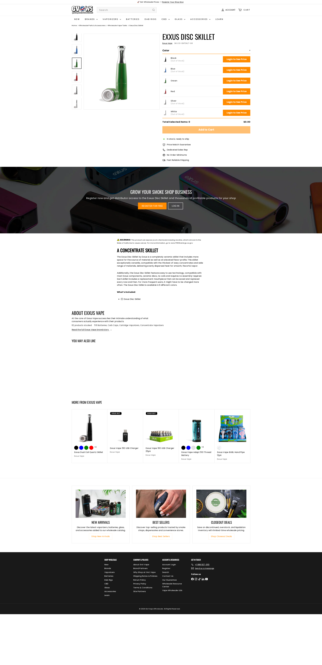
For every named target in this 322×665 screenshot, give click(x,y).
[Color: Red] (91, 381)
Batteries (132, 19)
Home (74, 25)
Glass (179, 19)
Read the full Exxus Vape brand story (92, 329)
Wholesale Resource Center (172, 585)
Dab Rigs (150, 19)
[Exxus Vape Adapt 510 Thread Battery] (197, 436)
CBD (165, 19)
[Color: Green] (86, 381)
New (77, 19)
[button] (165, 59)
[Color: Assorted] (219, 448)
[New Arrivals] (101, 504)
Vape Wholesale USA (172, 590)
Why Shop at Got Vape (144, 572)
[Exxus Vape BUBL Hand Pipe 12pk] (232, 436)
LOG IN (175, 205)
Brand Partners (140, 568)
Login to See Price (237, 59)
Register (166, 568)
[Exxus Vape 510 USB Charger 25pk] (161, 434)
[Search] (154, 10)
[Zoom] (121, 71)
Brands (90, 19)
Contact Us (167, 576)
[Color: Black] (76, 381)
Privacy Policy (139, 583)
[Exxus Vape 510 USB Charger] (125, 432)
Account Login (169, 564)
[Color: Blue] (81, 381)
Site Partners (139, 591)
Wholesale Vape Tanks (117, 25)
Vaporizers (111, 19)
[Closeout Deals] (221, 504)
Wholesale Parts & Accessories (92, 25)
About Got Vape (141, 564)
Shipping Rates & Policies (145, 576)
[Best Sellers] (161, 504)
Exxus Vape (94, 402)
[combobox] (127, 10)
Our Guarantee (169, 580)
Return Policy (139, 580)
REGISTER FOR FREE (152, 205)
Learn (219, 19)
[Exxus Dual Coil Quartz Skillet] (89, 434)
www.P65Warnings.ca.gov (182, 243)
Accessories (199, 19)
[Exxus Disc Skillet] (87, 370)
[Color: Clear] (193, 448)
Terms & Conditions (142, 587)
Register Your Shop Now (172, 2)
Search (165, 572)
